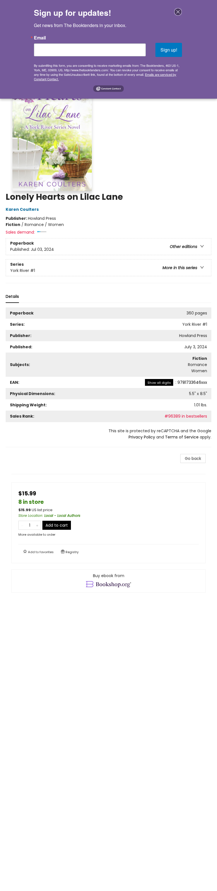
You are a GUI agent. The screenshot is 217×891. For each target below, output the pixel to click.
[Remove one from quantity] (22, 525)
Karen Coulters (22, 209)
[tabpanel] (108, 377)
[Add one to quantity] (37, 525)
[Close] (178, 11)
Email (40, 38)
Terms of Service (182, 437)
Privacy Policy (142, 437)
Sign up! (168, 49)
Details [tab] (12, 296)
